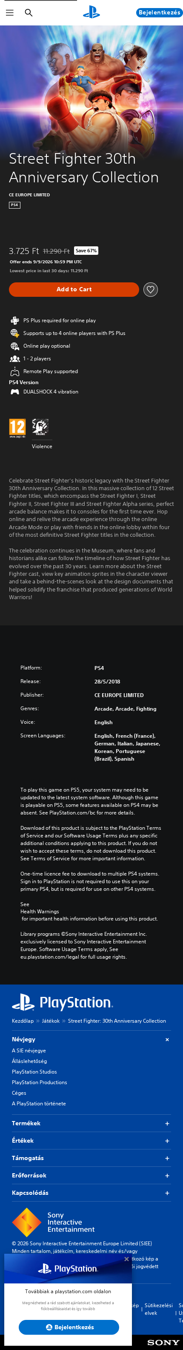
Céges (19, 1092)
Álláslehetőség (29, 1061)
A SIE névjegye (29, 1050)
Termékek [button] (26, 1123)
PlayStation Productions (39, 1082)
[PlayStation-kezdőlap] (91, 12)
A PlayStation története (39, 1103)
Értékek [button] (23, 1140)
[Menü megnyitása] (9, 12)
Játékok (51, 1020)
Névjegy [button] (23, 1039)
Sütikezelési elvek (159, 1309)
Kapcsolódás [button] (30, 1193)
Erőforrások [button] (29, 1175)
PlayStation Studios (34, 1071)
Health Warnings (39, 911)
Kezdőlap (23, 1020)
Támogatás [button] (28, 1158)
